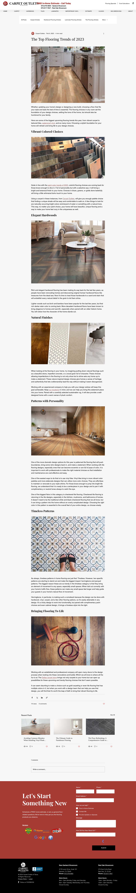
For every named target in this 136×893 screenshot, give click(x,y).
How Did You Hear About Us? (85, 830)
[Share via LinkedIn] (42, 698)
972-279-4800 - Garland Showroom (53, 6)
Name (78, 787)
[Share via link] (47, 698)
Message (79, 818)
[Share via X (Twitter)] (37, 698)
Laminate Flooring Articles (73, 20)
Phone (98, 787)
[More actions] (103, 33)
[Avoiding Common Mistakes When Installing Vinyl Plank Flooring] (35, 727)
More (104, 20)
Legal (30, 879)
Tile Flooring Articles (91, 20)
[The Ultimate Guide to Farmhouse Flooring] (68, 727)
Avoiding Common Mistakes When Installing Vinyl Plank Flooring (34, 739)
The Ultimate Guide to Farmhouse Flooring (64, 739)
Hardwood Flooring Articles (52, 20)
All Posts (23, 20)
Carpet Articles (35, 20)
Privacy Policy (22, 879)
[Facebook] (133, 3)
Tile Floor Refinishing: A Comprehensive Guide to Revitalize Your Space (97, 739)
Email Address (81, 796)
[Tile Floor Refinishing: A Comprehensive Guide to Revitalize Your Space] (100, 727)
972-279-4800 (68, 873)
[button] (124, 3)
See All (112, 715)
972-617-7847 (108, 873)
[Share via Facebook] (32, 698)
